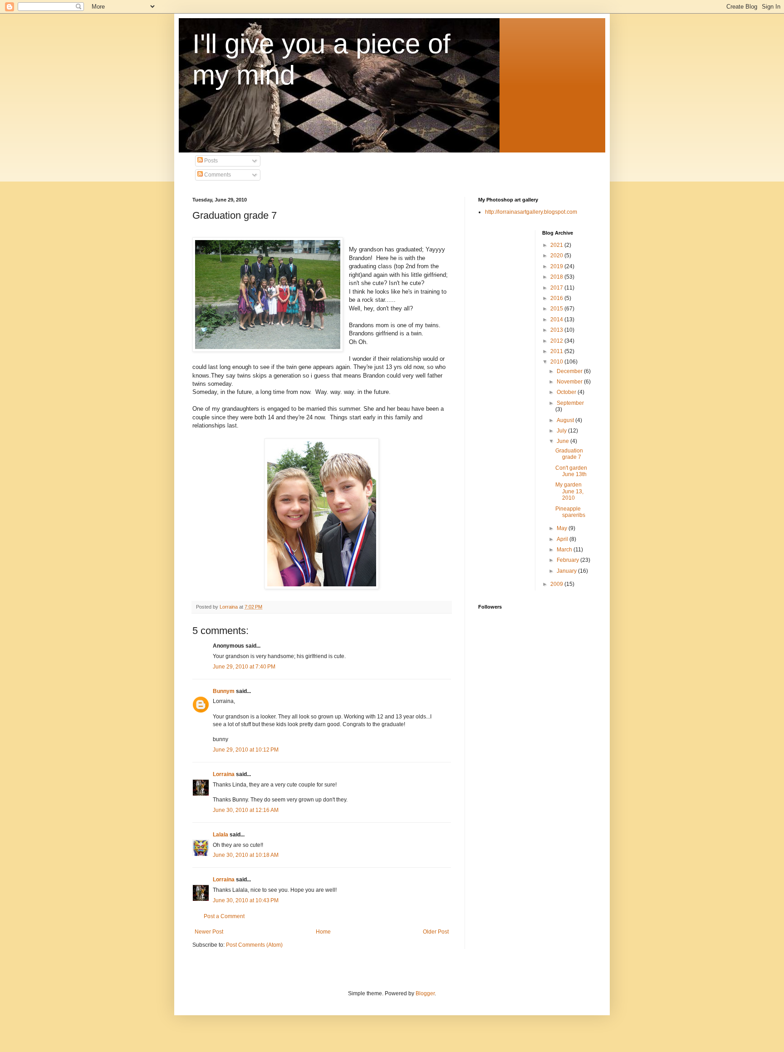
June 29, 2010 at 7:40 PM (244, 667)
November (570, 382)
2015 (557, 308)
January (567, 571)
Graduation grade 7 (569, 453)
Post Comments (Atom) (254, 945)
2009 (557, 584)
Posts (210, 160)
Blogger (425, 993)
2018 (557, 277)
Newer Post (209, 932)
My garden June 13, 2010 (569, 491)
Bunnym (224, 691)
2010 (557, 362)
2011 (557, 351)
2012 (557, 341)
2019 (557, 266)
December (570, 371)
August (566, 420)
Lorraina (224, 774)
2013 (557, 330)
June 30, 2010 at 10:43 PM (246, 900)
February (568, 560)
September (570, 403)
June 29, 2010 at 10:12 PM (246, 750)
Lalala (220, 834)
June (563, 441)
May (562, 528)
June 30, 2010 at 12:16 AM (246, 810)
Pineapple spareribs (570, 512)
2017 (557, 288)
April (563, 539)
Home (323, 932)
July (562, 431)
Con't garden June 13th (571, 471)
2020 (557, 255)
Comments (217, 175)
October (567, 392)
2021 (557, 245)
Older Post (436, 932)
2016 (557, 298)
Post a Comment (224, 916)
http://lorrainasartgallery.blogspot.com (531, 212)
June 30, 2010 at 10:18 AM (246, 855)
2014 (557, 319)
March (565, 549)
